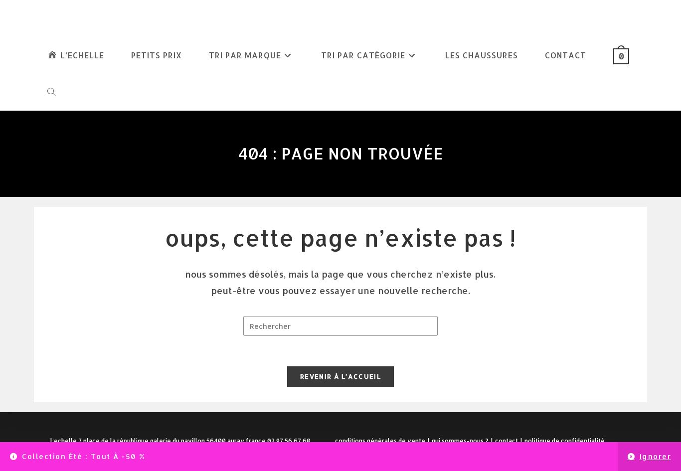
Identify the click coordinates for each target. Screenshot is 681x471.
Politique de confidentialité (564, 441)
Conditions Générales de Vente (380, 441)
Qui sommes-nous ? (460, 441)
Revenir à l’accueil (340, 376)
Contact (506, 441)
